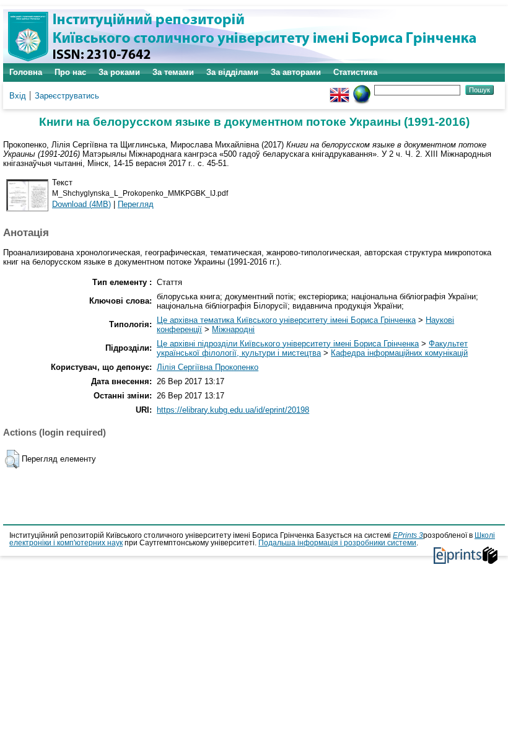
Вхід (17, 95)
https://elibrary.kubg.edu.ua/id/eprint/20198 (233, 410)
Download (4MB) (81, 204)
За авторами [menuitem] (296, 72)
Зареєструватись (67, 95)
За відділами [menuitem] (232, 72)
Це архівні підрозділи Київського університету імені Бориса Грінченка (288, 343)
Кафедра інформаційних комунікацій (399, 353)
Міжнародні (233, 329)
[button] (12, 459)
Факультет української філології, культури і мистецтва (312, 348)
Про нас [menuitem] (70, 72)
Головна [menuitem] (25, 72)
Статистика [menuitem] (355, 72)
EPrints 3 (408, 535)
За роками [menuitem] (119, 72)
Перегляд (136, 204)
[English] (339, 89)
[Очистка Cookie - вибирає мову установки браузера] (362, 89)
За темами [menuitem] (173, 72)
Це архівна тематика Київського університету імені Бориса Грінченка (286, 320)
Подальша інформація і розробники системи (337, 543)
